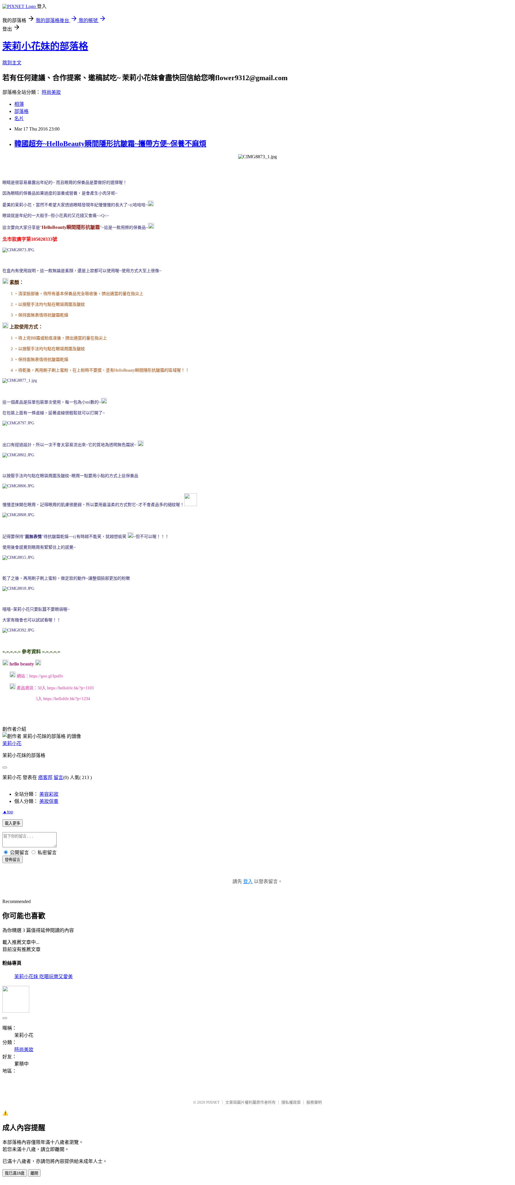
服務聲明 (314, 1102)
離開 (34, 1173)
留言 (58, 777)
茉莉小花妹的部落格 (45, 46)
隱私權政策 (291, 1102)
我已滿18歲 (14, 1173)
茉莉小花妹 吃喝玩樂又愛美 (43, 976)
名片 (19, 118)
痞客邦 (45, 777)
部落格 (21, 111)
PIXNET (213, 1102)
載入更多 (12, 823)
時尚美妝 (51, 92)
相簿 (19, 104)
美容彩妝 (48, 794)
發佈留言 (12, 859)
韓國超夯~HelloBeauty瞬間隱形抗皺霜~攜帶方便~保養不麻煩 (110, 144)
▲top (7, 811)
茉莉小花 (11, 743)
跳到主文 (11, 62)
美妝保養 (48, 801)
